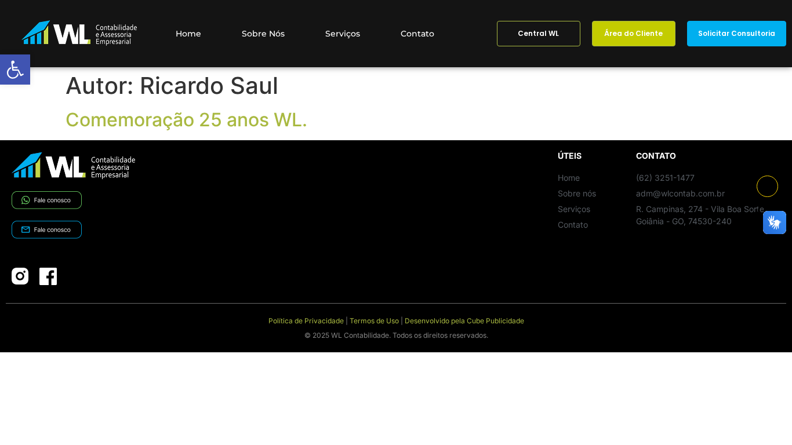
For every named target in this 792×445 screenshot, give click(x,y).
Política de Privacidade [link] (306, 320)
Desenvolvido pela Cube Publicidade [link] (464, 320)
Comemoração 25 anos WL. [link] (186, 119)
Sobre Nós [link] (263, 33)
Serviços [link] (342, 33)
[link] (15, 69)
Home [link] (188, 33)
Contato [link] (417, 33)
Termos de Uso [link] (374, 320)
